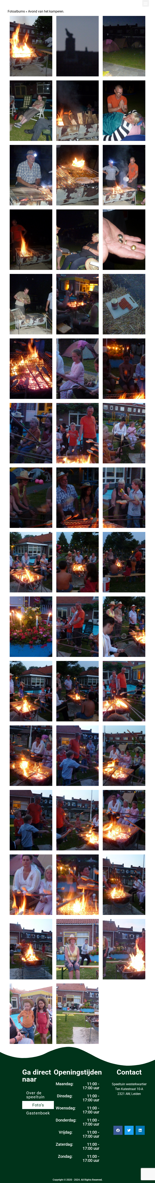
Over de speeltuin (35, 1094)
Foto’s (38, 1105)
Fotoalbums (16, 11)
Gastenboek (38, 1113)
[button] (145, 3)
